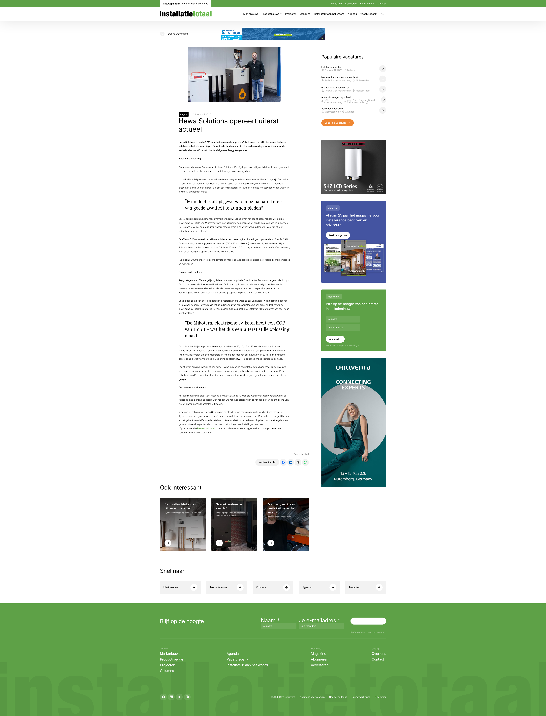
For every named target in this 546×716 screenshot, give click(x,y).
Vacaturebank (368, 13)
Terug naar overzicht (177, 33)
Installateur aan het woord (329, 13)
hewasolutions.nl (206, 428)
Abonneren (351, 3)
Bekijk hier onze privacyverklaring (341, 345)
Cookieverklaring (338, 697)
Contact (382, 3)
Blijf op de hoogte (182, 621)
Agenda (352, 13)
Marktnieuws (250, 13)
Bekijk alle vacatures (335, 122)
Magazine (336, 3)
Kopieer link (265, 462)
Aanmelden (335, 339)
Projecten (290, 13)
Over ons (379, 654)
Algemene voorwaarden (312, 697)
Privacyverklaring (361, 697)
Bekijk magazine (338, 235)
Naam (270, 620)
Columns (305, 13)
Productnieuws (270, 13)
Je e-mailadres (319, 620)
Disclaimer (380, 697)
